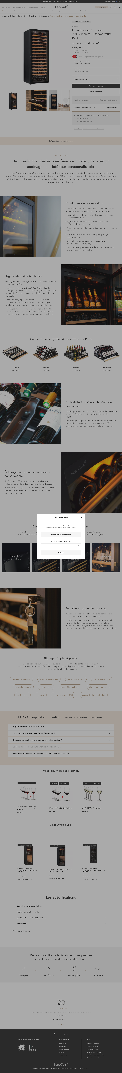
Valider (61, 552)
